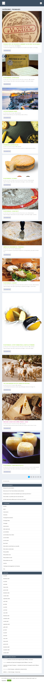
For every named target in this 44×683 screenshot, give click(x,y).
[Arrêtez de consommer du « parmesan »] (22, 233)
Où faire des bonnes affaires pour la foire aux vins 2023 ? (14, 499)
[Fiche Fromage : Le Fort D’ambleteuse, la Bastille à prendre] (22, 318)
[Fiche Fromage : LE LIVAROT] (20, 166)
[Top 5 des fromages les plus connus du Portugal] (22, 368)
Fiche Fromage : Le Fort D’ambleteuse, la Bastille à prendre (18, 345)
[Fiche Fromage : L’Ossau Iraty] (20, 199)
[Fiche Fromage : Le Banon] (21, 269)
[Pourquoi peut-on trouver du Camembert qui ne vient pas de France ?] (22, 26)
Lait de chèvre (17, 284)
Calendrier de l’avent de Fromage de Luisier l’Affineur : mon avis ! (20, 659)
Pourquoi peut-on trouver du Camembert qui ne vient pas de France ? (22, 44)
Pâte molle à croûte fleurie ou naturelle (26, 284)
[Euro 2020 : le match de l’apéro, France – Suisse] (22, 407)
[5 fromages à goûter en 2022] (20, 132)
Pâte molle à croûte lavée (24, 79)
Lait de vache (17, 79)
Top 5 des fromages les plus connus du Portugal (16, 383)
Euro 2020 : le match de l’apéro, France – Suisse (15, 422)
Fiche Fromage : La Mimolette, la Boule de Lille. (17, 669)
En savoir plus (7, 50)
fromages (12, 45)
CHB (5, 45)
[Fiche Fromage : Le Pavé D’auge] (20, 65)
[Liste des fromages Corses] (20, 99)
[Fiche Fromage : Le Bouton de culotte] (21, 448)
